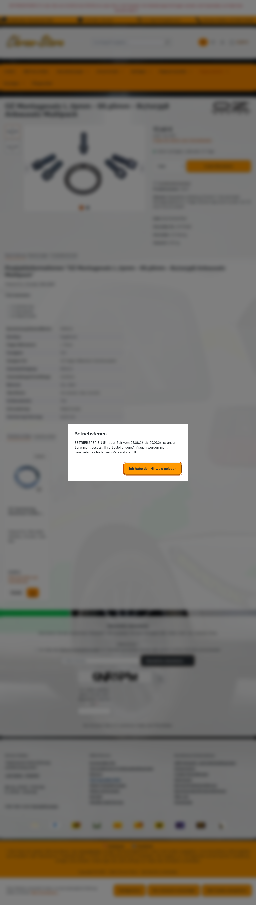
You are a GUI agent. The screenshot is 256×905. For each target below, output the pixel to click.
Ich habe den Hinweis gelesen (152, 469)
